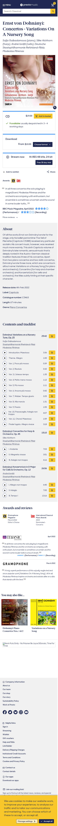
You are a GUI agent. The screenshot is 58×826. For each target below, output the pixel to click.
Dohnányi (7, 334)
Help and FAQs (9, 742)
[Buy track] (52, 353)
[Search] (52, 11)
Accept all (48, 821)
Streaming (7, 731)
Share (52, 172)
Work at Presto (9, 705)
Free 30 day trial (44, 162)
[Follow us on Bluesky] (16, 712)
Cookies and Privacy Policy (14, 761)
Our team (7, 689)
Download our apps (11, 780)
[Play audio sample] (5, 353)
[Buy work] (52, 336)
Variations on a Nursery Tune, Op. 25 (19, 336)
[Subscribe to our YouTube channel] (27, 712)
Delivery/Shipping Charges (14, 750)
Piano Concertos (18, 307)
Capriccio (14, 292)
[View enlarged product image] (29, 81)
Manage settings (25, 821)
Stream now (17, 156)
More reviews (9, 217)
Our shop (6, 693)
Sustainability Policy (11, 701)
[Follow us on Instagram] (21, 712)
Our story (6, 697)
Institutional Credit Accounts (14, 754)
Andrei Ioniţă (8, 473)
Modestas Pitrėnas (11, 347)
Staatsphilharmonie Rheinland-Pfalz (19, 344)
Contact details (9, 771)
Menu (8, 5)
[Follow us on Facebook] (5, 712)
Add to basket (45, 116)
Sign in (5, 727)
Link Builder (7, 746)
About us (6, 685)
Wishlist (6, 734)
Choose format (41, 144)
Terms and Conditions (11, 757)
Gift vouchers (8, 738)
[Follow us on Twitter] (10, 712)
